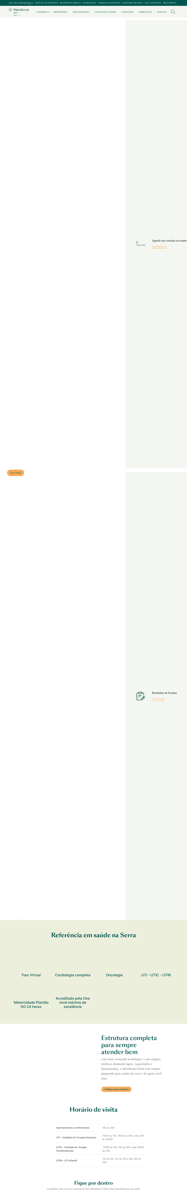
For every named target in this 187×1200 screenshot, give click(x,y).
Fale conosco (153, 3)
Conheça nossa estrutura (116, 1089)
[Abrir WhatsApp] (179, 1192)
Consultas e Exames (105, 12)
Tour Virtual (15, 473)
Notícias (161, 12)
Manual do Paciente (46, 3)
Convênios (127, 12)
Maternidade (60, 12)
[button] (18, 917)
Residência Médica (70, 3)
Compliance (89, 3)
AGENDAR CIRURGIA (132, 3)
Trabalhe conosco (109, 3)
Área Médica (169, 3)
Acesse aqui (158, 698)
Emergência (145, 12)
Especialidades (81, 12)
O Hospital (42, 12)
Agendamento (159, 246)
